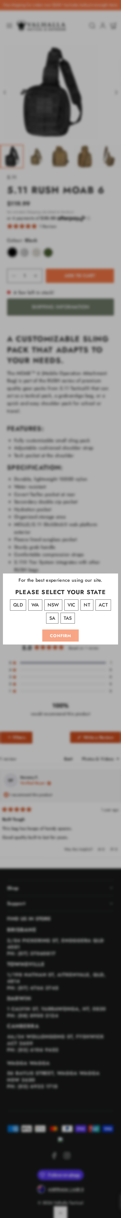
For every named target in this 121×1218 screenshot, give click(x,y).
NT (87, 604)
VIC (71, 604)
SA (52, 618)
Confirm (60, 636)
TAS (68, 618)
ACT (103, 604)
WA (35, 604)
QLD (18, 604)
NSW (53, 604)
